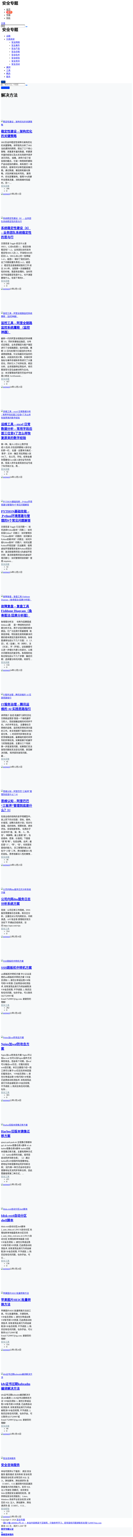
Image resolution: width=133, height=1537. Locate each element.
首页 (8, 9)
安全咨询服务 (10, 1465)
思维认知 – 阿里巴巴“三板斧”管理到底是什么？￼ (16, 805)
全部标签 (5, 88)
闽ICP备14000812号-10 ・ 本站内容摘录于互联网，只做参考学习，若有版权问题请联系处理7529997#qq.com (52, 1523)
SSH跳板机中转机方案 (16, 967)
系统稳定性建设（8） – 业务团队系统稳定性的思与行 (16, 232)
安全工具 (5, 929)
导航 (8, 18)
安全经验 (5, 1509)
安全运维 (5, 186)
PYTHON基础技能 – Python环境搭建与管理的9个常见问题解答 (16, 516)
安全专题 (20, 1520)
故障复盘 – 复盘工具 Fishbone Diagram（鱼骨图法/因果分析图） (16, 611)
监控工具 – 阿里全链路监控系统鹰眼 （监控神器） (16, 327)
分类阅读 (10, 39)
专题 (8, 15)
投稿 (3, 82)
